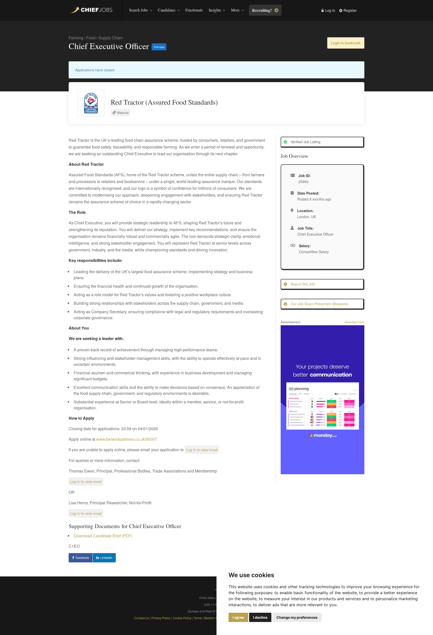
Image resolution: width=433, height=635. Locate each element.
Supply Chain (110, 38)
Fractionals (194, 10)
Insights (215, 10)
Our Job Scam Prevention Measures (319, 303)
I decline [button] (260, 617)
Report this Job (302, 283)
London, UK (306, 216)
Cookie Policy (182, 618)
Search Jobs (138, 10)
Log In (329, 10)
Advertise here (354, 322)
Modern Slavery (215, 618)
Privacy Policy (160, 618)
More (235, 10)
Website (122, 112)
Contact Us (141, 618)
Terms (198, 618)
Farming (76, 38)
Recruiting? (262, 10)
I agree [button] (238, 617)
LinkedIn (106, 557)
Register (350, 10)
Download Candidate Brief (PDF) (103, 536)
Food (90, 38)
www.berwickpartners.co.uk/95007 (126, 439)
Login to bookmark (346, 42)
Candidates (166, 10)
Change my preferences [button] (296, 617)
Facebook (82, 557)
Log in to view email (202, 449)
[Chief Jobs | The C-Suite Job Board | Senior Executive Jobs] (92, 11)
